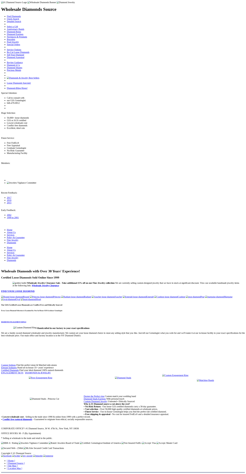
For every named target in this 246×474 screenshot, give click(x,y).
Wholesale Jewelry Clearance (45, 285)
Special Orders (13, 44)
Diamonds (11, 242)
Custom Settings (8, 365)
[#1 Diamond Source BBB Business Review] (17, 180)
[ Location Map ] (14, 468)
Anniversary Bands (15, 29)
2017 (9, 197)
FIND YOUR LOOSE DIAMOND (18, 291)
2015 (9, 203)
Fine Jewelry (12, 240)
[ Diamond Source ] (16, 463)
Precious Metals (14, 70)
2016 (9, 200)
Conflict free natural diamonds (17, 419)
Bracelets (11, 39)
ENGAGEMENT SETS (12, 373)
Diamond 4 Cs (13, 65)
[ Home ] (11, 460)
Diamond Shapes (14, 67)
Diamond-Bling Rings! (17, 88)
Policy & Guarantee (16, 237)
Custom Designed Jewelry (95, 401)
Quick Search (13, 19)
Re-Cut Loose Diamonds (18, 52)
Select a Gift (12, 26)
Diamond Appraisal (15, 57)
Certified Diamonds (10, 370)
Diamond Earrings (15, 34)
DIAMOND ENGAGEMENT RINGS (13, 322)
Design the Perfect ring (94, 396)
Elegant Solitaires (9, 367)
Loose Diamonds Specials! (19, 83)
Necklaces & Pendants (17, 37)
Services (10, 235)
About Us (11, 232)
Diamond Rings (14, 31)
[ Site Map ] (12, 466)
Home (9, 230)
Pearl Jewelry (13, 42)
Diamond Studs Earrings (95, 399)
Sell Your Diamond (15, 55)
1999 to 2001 (13, 217)
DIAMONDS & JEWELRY (38, 373)
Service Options (14, 49)
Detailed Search (14, 21)
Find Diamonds (14, 16)
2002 (9, 215)
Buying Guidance (15, 62)
